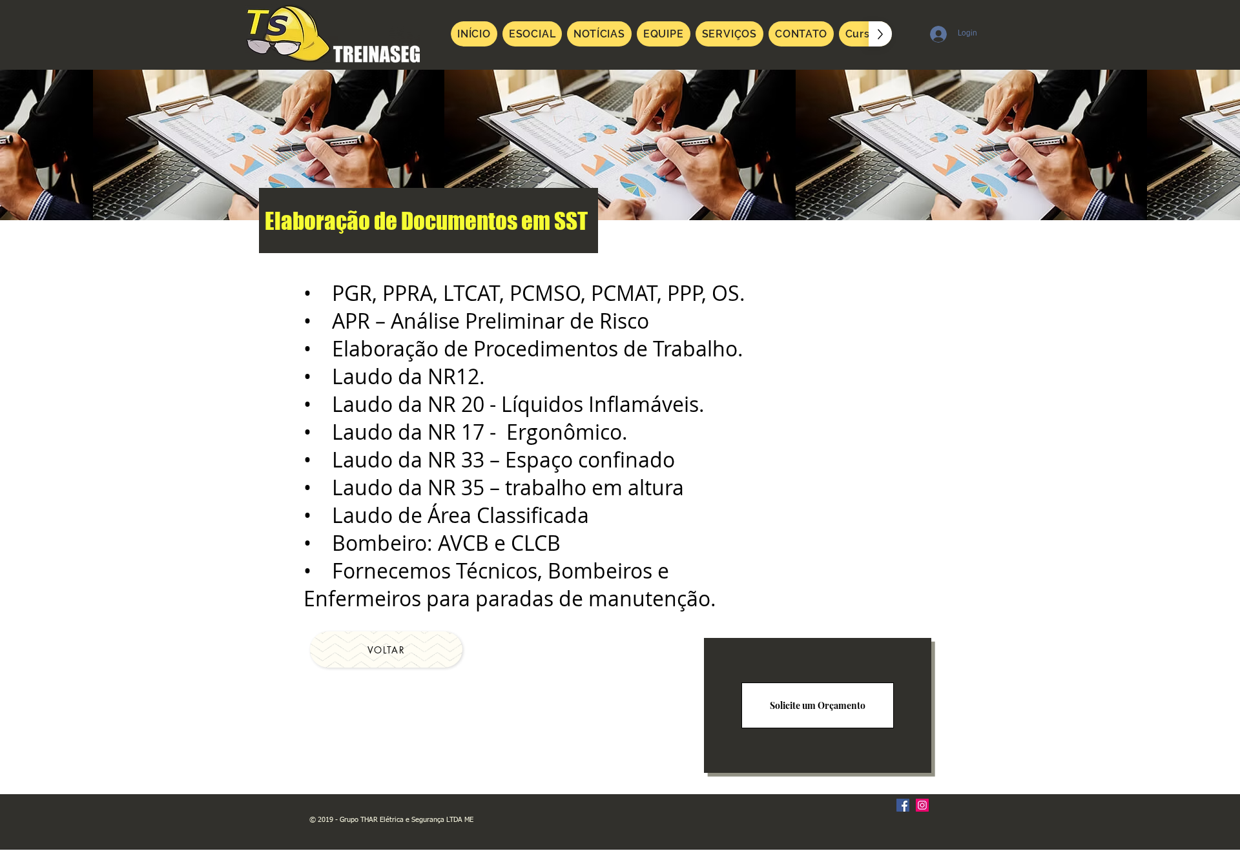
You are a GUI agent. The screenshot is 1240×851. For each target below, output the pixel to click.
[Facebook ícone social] (902, 805)
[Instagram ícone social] (922, 805)
